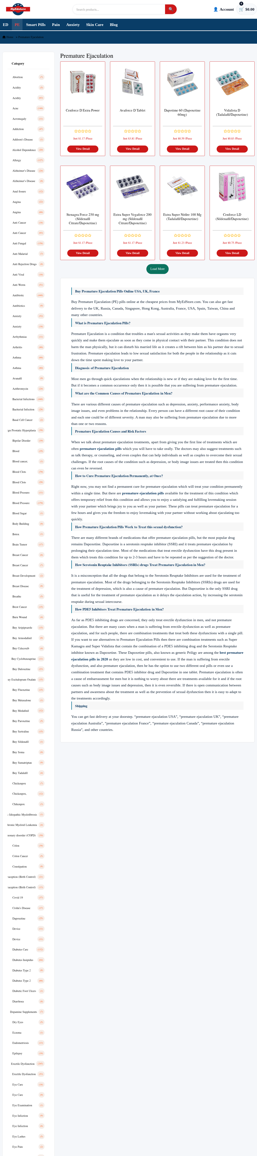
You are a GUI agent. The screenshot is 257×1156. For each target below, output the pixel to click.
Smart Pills (36, 24)
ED (5, 24)
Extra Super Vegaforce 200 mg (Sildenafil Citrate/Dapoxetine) (132, 218)
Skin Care (94, 24)
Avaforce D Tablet (132, 110)
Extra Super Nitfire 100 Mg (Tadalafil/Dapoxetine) (182, 216)
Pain (56, 24)
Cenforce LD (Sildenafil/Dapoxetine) (232, 216)
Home (9, 37)
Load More (157, 269)
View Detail (83, 148)
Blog (114, 24)
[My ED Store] (18, 9)
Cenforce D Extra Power (83, 110)
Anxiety (73, 24)
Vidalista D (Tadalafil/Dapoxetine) (232, 112)
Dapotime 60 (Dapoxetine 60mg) (182, 112)
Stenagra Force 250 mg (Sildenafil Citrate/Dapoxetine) (82, 218)
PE (17, 24)
